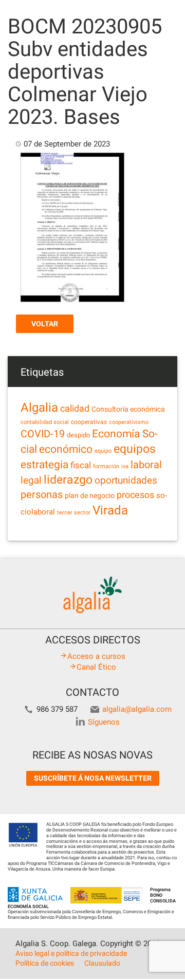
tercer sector (73, 512)
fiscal (80, 465)
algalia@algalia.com (137, 709)
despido (78, 435)
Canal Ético (96, 667)
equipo (103, 451)
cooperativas (89, 422)
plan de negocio (90, 495)
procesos (135, 494)
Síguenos (104, 722)
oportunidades (126, 480)
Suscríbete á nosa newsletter (93, 778)
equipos (135, 449)
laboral (146, 464)
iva (124, 466)
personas (42, 495)
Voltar (44, 324)
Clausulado (102, 963)
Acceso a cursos (96, 656)
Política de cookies (44, 963)
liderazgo (68, 479)
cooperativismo (129, 422)
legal (31, 480)
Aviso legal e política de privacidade (71, 953)
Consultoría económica (128, 409)
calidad (74, 408)
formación (106, 466)
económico (65, 449)
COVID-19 (43, 434)
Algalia (39, 407)
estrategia (44, 464)
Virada (110, 510)
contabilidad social (45, 422)
